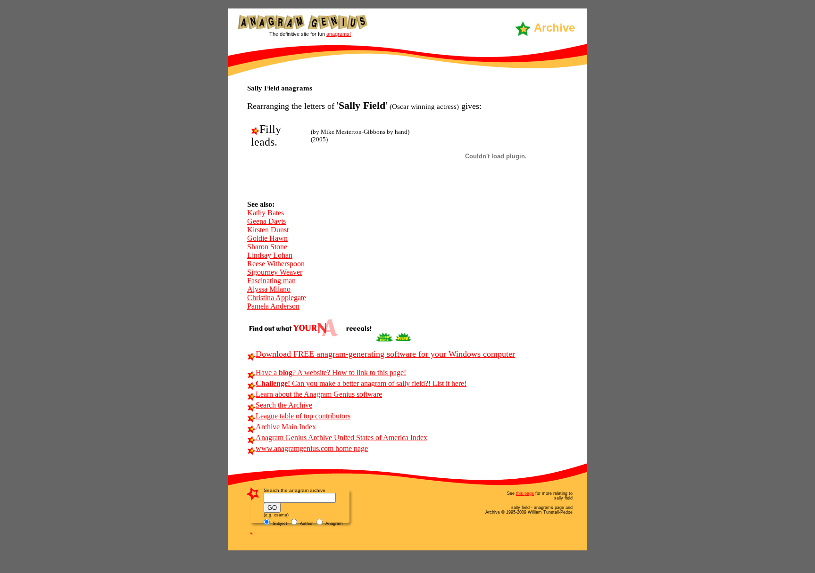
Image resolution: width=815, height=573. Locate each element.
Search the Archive (284, 405)
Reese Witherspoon (276, 264)
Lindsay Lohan (269, 255)
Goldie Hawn (267, 238)
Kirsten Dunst (268, 230)
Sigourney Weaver (274, 272)
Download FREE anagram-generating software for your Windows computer (385, 354)
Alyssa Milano (269, 289)
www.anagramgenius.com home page (312, 448)
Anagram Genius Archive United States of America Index (341, 438)
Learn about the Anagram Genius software (319, 394)
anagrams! (338, 34)
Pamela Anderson (273, 306)
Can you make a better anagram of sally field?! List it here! (361, 383)
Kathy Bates (265, 213)
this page (525, 493)
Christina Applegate (276, 298)
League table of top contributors (303, 416)
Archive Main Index (286, 427)
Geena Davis (266, 221)
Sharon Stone (267, 247)
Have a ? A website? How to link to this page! (331, 372)
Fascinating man (271, 281)
